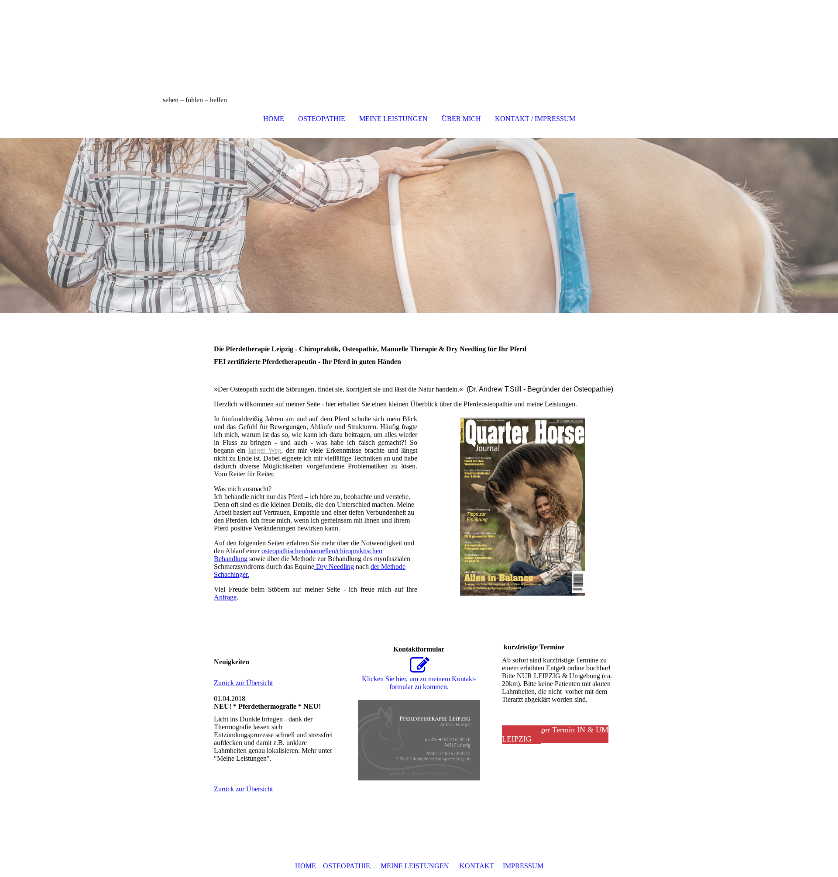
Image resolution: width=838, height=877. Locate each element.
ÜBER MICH (461, 118)
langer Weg (264, 450)
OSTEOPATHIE (321, 118)
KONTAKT (476, 866)
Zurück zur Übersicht (243, 682)
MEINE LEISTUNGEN (393, 118)
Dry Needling (334, 566)
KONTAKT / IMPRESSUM (535, 118)
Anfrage (225, 597)
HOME (273, 118)
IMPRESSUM (523, 866)
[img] (419, 43)
